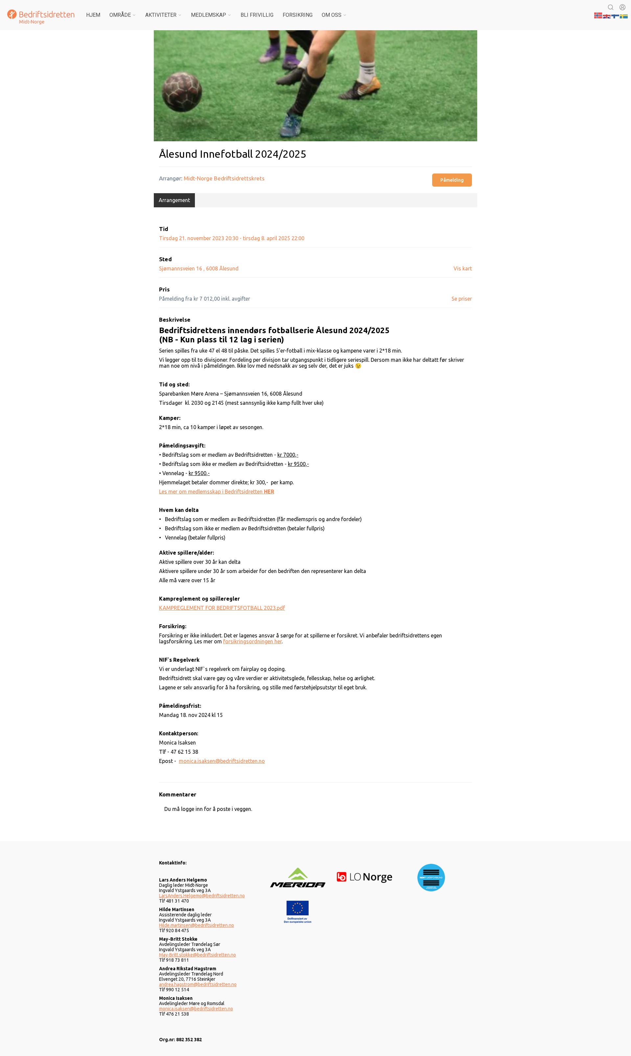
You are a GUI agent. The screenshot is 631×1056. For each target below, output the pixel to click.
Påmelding (452, 180)
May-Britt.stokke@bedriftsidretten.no (197, 954)
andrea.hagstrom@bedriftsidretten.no (198, 984)
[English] (607, 15)
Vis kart (463, 268)
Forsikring (298, 15)
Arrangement (174, 200)
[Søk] (611, 7)
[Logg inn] (622, 7)
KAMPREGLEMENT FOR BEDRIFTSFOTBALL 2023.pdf (222, 608)
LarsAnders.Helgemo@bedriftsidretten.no (202, 895)
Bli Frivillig (257, 15)
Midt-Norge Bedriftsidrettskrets (224, 178)
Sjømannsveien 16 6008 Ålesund (199, 268)
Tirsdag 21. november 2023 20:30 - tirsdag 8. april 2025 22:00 (231, 238)
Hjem (93, 15)
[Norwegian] (598, 15)
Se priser (462, 299)
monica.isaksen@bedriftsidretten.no (222, 761)
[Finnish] (615, 15)
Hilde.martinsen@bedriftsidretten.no (196, 925)
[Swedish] (624, 15)
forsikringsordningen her (252, 641)
